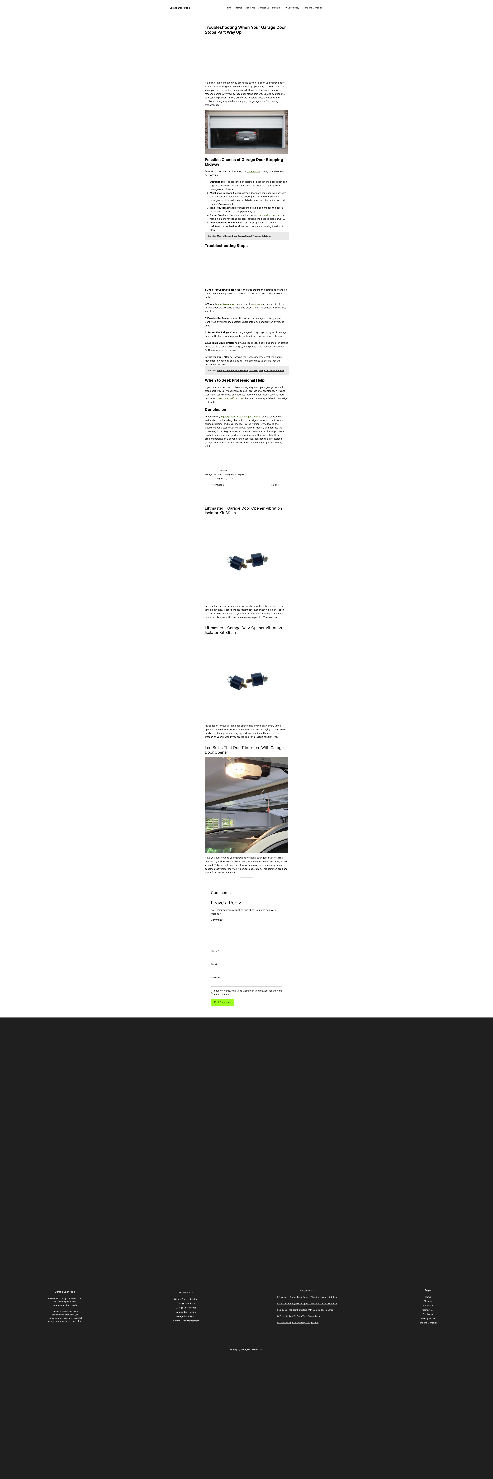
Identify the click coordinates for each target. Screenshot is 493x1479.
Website (215, 977)
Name (215, 951)
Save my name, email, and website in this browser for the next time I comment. (248, 992)
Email (215, 964)
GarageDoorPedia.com (252, 1349)
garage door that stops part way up (241, 416)
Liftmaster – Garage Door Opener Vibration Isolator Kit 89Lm (243, 510)
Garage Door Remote (186, 1312)
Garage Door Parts (214, 474)
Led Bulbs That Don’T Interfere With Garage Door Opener (244, 750)
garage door (253, 171)
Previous (219, 484)
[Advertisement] (246, 60)
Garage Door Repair (234, 474)
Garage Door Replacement (186, 1320)
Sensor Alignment (225, 304)
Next (274, 484)
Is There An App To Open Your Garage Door (298, 1316)
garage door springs (269, 215)
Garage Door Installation (186, 1299)
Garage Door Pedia (179, 7)
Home (228, 7)
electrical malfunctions (231, 398)
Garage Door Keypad (186, 1307)
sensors (257, 304)
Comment (217, 919)
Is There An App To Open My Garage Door (298, 1322)
